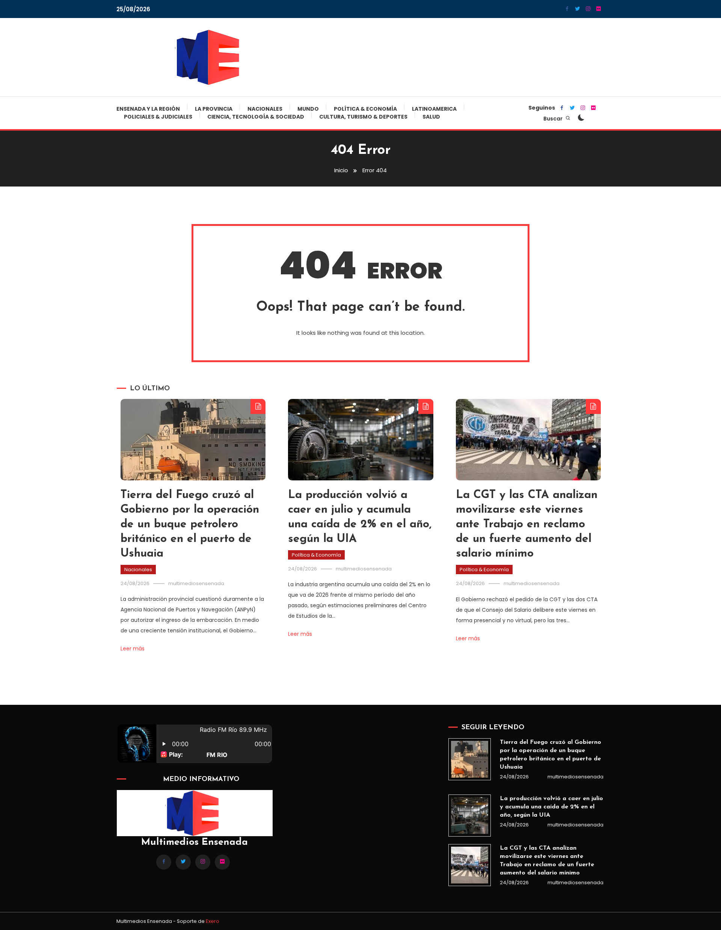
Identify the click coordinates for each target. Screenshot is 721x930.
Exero (212, 921)
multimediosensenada (196, 583)
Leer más (133, 648)
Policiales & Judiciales (158, 116)
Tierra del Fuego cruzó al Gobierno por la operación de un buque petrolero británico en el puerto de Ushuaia (190, 524)
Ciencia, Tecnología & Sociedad (255, 116)
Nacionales (264, 109)
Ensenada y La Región (148, 109)
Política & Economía (365, 109)
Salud (431, 116)
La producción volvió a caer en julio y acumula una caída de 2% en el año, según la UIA (551, 807)
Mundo (308, 109)
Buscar (553, 118)
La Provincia (213, 109)
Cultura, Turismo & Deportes (363, 116)
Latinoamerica (434, 109)
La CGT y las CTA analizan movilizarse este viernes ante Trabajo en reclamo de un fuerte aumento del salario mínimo (526, 524)
